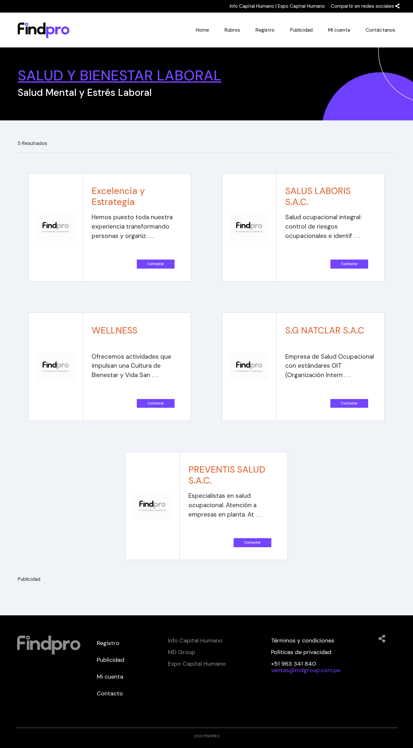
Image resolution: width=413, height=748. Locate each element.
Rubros (232, 30)
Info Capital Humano (252, 6)
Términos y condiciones (302, 640)
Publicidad (301, 30)
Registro (265, 30)
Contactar (155, 264)
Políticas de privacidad (301, 652)
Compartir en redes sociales (363, 6)
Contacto (110, 693)
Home (202, 30)
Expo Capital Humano (301, 6)
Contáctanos (380, 30)
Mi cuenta (339, 30)
